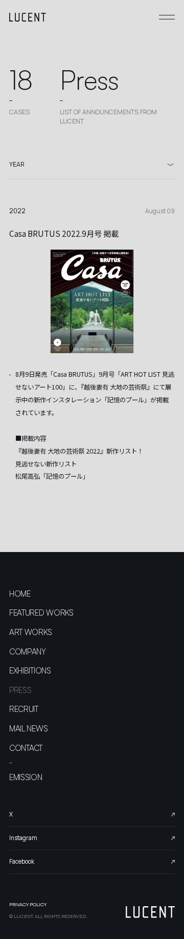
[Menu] (166, 17)
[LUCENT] (28, 17)
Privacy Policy (28, 904)
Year (17, 164)
